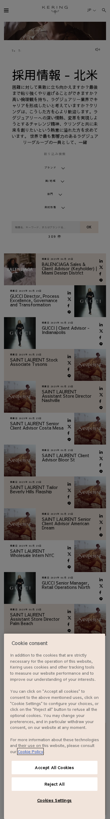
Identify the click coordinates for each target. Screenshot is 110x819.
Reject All (55, 784)
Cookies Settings (54, 800)
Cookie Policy (30, 751)
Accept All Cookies (54, 767)
